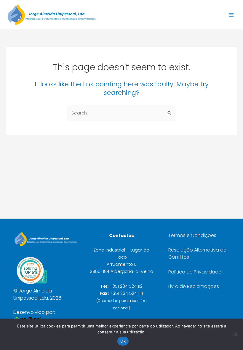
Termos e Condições (192, 235)
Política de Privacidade (194, 271)
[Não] (236, 334)
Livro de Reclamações (193, 286)
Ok (123, 341)
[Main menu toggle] (231, 14)
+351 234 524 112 (126, 286)
